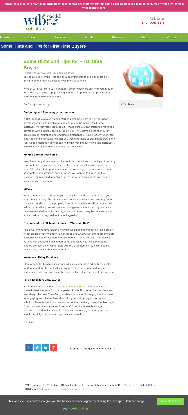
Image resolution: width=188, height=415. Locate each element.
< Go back (127, 104)
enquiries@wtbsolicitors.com (68, 389)
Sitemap (74, 348)
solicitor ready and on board (70, 286)
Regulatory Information (98, 348)
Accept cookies (171, 401)
